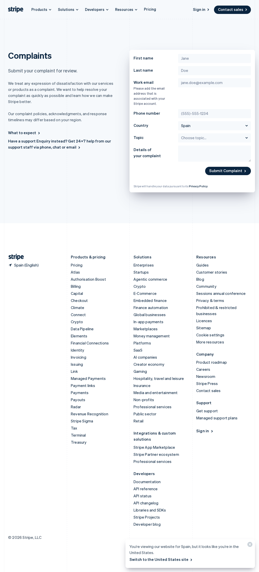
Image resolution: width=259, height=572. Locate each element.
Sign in (199, 9)
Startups (141, 272)
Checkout (79, 300)
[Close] (249, 545)
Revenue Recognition (89, 413)
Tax (74, 428)
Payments (80, 392)
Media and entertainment (156, 392)
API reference (146, 488)
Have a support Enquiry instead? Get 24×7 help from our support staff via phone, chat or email (59, 144)
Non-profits (144, 399)
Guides (202, 265)
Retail (138, 420)
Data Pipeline (82, 328)
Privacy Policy (198, 186)
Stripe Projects (147, 517)
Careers (203, 369)
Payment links (83, 385)
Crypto (77, 321)
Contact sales (230, 9)
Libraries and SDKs (150, 510)
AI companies (145, 357)
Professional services (152, 406)
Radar (76, 406)
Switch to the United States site (159, 559)
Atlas (75, 272)
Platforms (142, 342)
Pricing (150, 9)
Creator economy (149, 364)
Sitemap (203, 327)
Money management (152, 335)
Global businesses (150, 314)
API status (143, 495)
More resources (210, 341)
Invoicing (78, 357)
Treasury (79, 442)
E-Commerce (145, 293)
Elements (79, 335)
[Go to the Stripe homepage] (14, 257)
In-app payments (148, 321)
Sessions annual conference (221, 293)
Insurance (142, 385)
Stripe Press (207, 383)
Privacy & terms (210, 300)
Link (74, 371)
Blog (200, 279)
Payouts (78, 399)
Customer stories (211, 272)
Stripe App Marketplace (154, 447)
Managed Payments (88, 378)
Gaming (140, 371)
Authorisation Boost (88, 279)
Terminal (78, 435)
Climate (77, 307)
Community (206, 286)
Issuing (77, 364)
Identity (77, 350)
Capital (77, 293)
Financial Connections (90, 342)
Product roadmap (211, 362)
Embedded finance (150, 300)
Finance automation (151, 307)
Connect (78, 314)
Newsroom (205, 376)
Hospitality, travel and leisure (159, 378)
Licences (204, 320)
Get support (207, 410)
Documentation (147, 481)
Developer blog (147, 524)
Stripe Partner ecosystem (156, 454)
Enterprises (144, 265)
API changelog (146, 502)
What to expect (22, 132)
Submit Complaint (225, 170)
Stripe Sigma (82, 420)
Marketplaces (146, 328)
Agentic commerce (150, 279)
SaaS (138, 350)
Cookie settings (210, 334)
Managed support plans (217, 417)
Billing (76, 286)
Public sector (145, 413)
